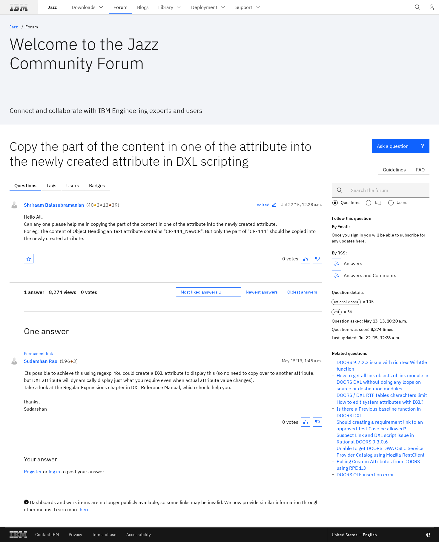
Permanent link (38, 353)
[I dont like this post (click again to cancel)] (317, 258)
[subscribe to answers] (336, 263)
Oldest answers (302, 292)
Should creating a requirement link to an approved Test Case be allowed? (380, 425)
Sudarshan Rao (40, 361)
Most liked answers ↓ (201, 292)
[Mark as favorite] (28, 258)
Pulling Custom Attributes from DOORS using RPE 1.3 (378, 464)
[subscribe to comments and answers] (336, 275)
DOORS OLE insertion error (365, 474)
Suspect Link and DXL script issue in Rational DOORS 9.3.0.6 (375, 438)
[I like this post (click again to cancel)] (305, 258)
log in (54, 472)
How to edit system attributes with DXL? (380, 402)
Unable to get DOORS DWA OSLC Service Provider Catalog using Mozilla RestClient (381, 451)
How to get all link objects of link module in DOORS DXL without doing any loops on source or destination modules (382, 381)
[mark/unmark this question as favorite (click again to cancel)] (28, 258)
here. (85, 509)
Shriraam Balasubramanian (54, 205)
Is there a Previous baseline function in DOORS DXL (379, 412)
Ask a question (393, 146)
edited (263, 205)
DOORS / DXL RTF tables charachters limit (382, 395)
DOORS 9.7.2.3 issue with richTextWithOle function (382, 365)
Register (33, 472)
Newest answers (262, 292)
